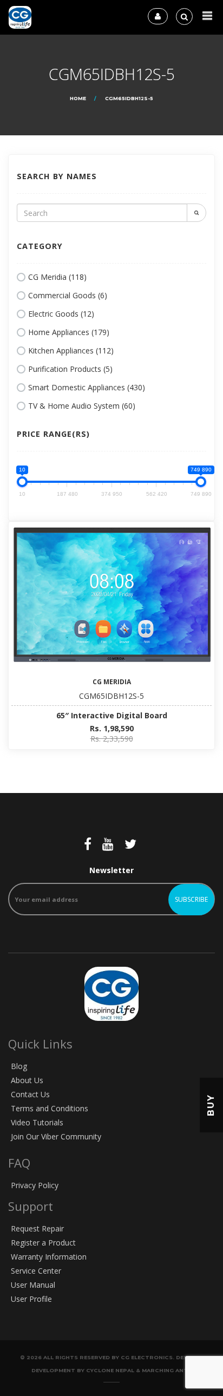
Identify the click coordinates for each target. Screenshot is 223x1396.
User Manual (33, 1285)
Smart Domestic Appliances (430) (86, 387)
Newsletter (111, 870)
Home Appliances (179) (68, 332)
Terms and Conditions (49, 1108)
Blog (19, 1066)
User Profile (31, 1299)
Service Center (36, 1271)
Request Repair (37, 1228)
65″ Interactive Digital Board (111, 715)
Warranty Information (49, 1256)
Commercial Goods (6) (67, 295)
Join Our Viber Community (56, 1136)
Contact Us (30, 1094)
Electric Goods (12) (61, 314)
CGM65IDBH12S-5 (111, 696)
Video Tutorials (37, 1122)
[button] (207, 16)
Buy (211, 1105)
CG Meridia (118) (57, 277)
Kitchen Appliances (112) (71, 350)
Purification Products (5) (70, 369)
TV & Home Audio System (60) (81, 406)
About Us (27, 1080)
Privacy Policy (34, 1185)
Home (78, 98)
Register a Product (43, 1242)
